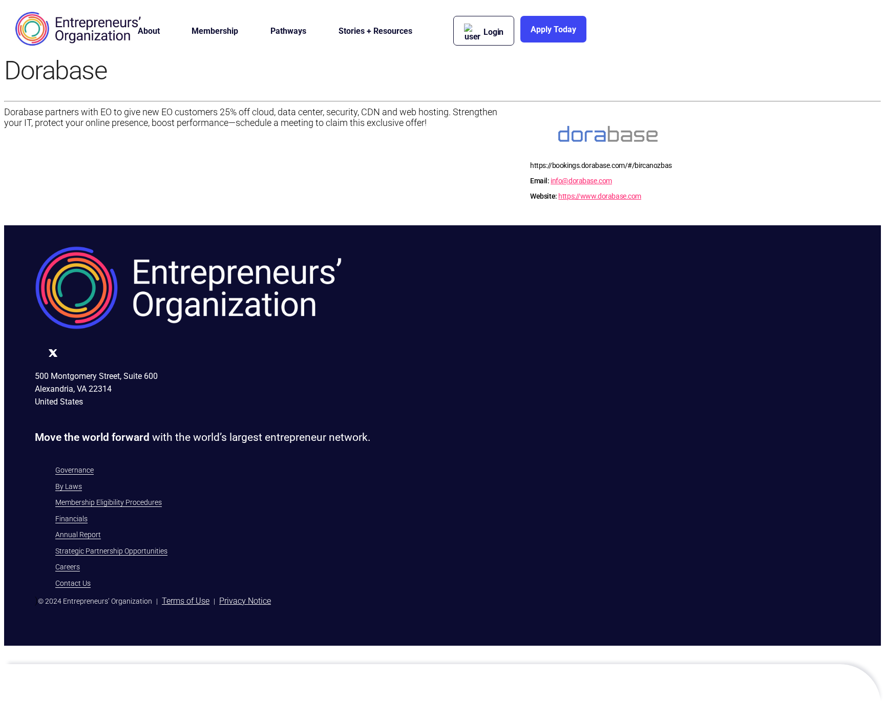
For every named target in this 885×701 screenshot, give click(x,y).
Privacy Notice (245, 601)
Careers (67, 567)
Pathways (288, 31)
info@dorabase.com (581, 181)
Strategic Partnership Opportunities (111, 551)
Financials (71, 519)
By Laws (68, 486)
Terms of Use (185, 601)
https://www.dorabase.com (599, 196)
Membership (215, 31)
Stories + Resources (375, 31)
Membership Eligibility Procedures (108, 502)
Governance (74, 470)
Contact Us (73, 583)
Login (493, 32)
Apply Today (553, 29)
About (149, 31)
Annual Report (78, 534)
